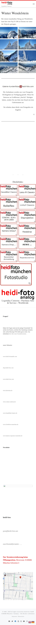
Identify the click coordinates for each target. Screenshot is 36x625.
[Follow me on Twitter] (12, 621)
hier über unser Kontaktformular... (18, 334)
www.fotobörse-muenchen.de (10, 424)
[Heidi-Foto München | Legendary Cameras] (6, 2)
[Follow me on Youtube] (24, 621)
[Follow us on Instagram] (27, 621)
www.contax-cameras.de (9, 402)
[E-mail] (9, 621)
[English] (29, 622)
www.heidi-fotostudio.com (10, 356)
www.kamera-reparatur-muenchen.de (12, 435)
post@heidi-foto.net (10, 531)
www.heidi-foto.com (8, 379)
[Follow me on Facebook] (15, 621)
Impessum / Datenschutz (18, 616)
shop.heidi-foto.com (8, 368)
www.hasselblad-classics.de (10, 413)
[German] (33, 622)
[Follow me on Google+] (18, 621)
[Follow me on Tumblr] (21, 621)
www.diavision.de (7, 390)
